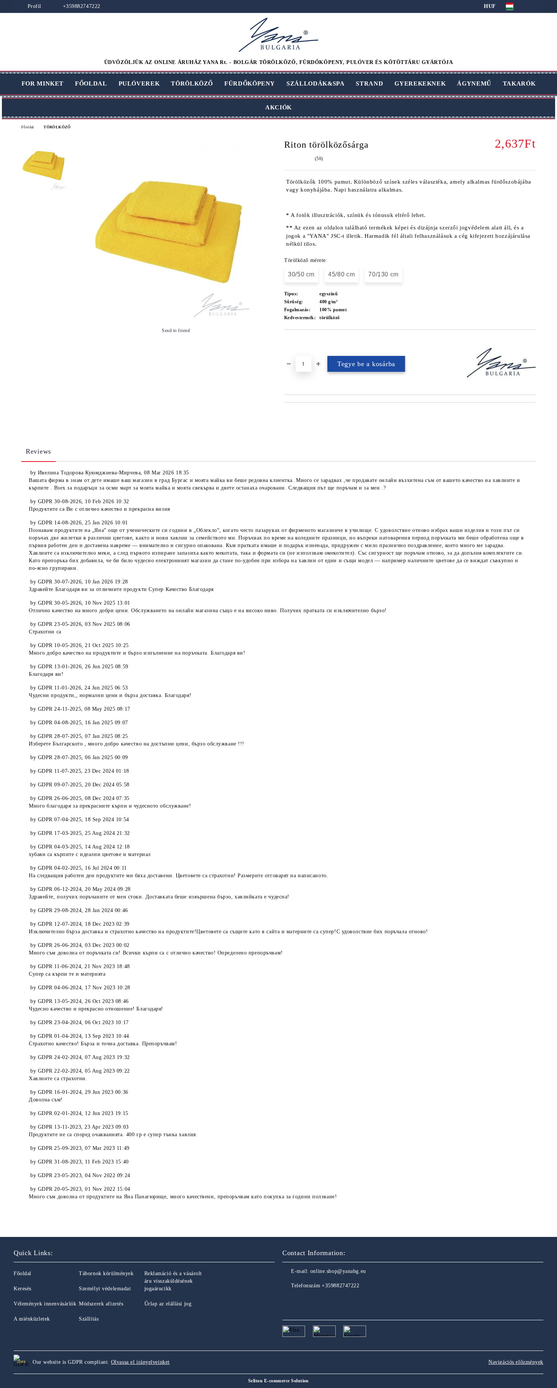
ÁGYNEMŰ (474, 83)
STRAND (369, 83)
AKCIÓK (278, 107)
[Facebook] (288, 1301)
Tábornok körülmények (106, 1273)
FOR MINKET (43, 83)
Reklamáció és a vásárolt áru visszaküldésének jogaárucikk (173, 1281)
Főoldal (27, 127)
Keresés (22, 1288)
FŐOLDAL (91, 83)
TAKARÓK (519, 83)
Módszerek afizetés (101, 1304)
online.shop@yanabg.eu (338, 1271)
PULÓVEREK (139, 83)
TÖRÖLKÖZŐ (192, 83)
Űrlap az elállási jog (168, 1304)
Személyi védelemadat (105, 1288)
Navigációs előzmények (515, 1362)
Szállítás (89, 1319)
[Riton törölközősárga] (169, 316)
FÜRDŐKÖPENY (249, 83)
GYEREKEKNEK (420, 83)
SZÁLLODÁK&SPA (315, 83)
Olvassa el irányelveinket (140, 1362)
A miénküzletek (32, 1319)
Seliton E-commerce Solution (278, 1380)
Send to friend (176, 330)
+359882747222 (81, 6)
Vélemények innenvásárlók (45, 1304)
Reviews (38, 451)
